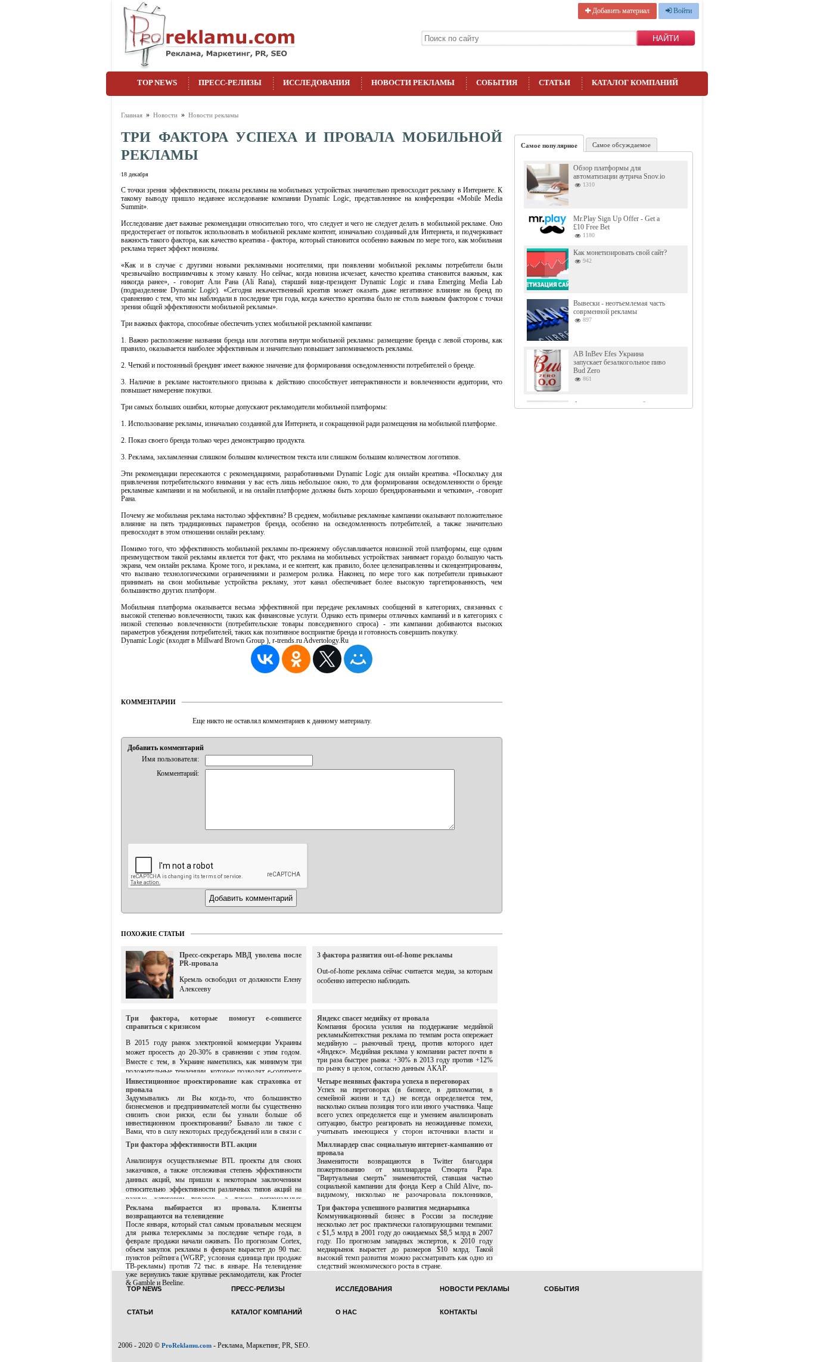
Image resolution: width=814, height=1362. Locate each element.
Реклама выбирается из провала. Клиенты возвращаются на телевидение (214, 1212)
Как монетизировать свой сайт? (620, 252)
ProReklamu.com (186, 1345)
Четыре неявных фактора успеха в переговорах (393, 1081)
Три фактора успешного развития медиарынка (393, 1208)
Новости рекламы (413, 82)
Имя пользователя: (170, 759)
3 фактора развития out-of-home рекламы (384, 955)
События (496, 82)
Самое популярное (549, 145)
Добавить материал (620, 11)
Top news (157, 82)
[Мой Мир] (358, 659)
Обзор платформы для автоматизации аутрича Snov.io (619, 172)
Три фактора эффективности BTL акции (191, 1144)
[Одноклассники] (296, 659)
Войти (682, 11)
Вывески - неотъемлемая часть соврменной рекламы (619, 307)
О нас (346, 1312)
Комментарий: (178, 773)
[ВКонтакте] (265, 659)
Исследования (316, 82)
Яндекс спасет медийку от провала (373, 1018)
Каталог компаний (635, 82)
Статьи (554, 82)
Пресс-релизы (230, 82)
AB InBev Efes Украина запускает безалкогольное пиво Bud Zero (619, 362)
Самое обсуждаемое (621, 144)
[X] (327, 659)
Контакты (458, 1312)
